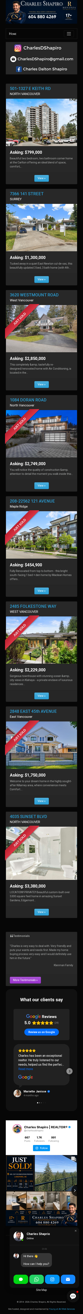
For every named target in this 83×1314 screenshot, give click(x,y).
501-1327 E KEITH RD (30, 88)
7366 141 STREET (27, 193)
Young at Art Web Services (62, 1309)
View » (42, 178)
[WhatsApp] (36, 1279)
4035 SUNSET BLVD (28, 816)
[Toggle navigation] (69, 33)
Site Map (41, 1289)
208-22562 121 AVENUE (32, 501)
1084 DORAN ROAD (28, 400)
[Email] (68, 1279)
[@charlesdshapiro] (17, 1129)
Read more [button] (25, 1069)
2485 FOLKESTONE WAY (33, 606)
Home (12, 34)
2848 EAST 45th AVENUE (33, 711)
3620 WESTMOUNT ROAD (34, 295)
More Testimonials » (25, 980)
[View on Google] (25, 1077)
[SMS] (21, 1279)
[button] (13, 1071)
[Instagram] (52, 1279)
